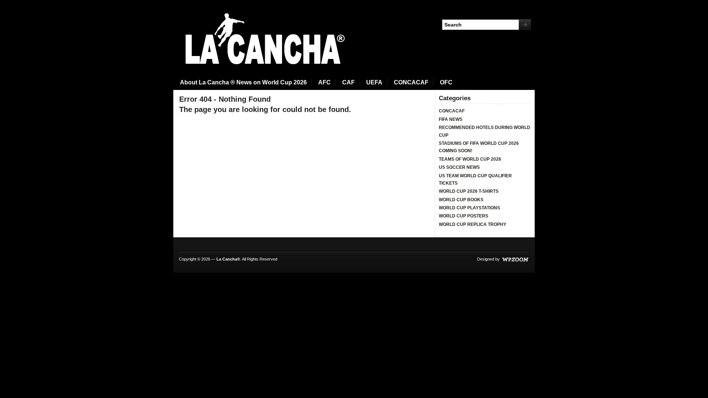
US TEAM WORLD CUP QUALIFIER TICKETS (475, 179)
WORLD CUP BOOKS (461, 199)
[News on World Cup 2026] (262, 39)
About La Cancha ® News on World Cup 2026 (243, 82)
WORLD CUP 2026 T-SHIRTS (469, 191)
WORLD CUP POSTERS (463, 216)
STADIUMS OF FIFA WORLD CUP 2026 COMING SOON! (479, 147)
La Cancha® (228, 259)
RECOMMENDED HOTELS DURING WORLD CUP (484, 131)
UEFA (374, 82)
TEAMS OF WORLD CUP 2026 (470, 159)
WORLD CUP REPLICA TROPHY (472, 224)
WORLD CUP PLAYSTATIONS (469, 207)
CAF (348, 82)
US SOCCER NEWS (459, 167)
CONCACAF (411, 82)
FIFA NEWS (450, 119)
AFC (324, 82)
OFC (446, 82)
